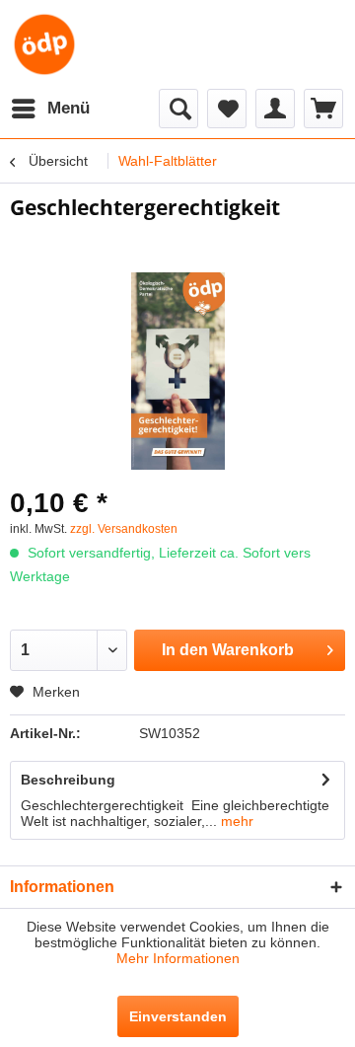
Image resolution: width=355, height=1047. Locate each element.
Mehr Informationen (178, 958)
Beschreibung (68, 779)
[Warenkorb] (323, 108)
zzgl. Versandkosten (124, 529)
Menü (68, 108)
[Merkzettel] (227, 108)
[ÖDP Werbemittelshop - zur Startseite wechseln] (44, 44)
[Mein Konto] (275, 108)
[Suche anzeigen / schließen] (178, 108)
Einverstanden (178, 1016)
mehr (235, 821)
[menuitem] (50, 108)
